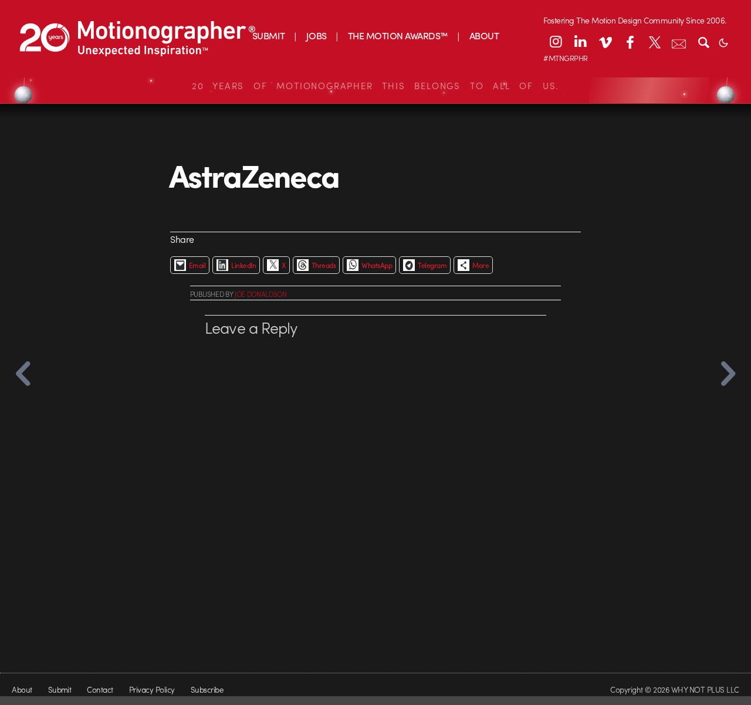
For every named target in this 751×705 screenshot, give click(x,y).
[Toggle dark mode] (723, 41)
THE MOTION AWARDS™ (398, 35)
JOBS (316, 35)
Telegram (432, 265)
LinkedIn (243, 265)
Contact (100, 689)
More (480, 265)
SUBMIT (268, 35)
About (22, 689)
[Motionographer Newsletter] (678, 41)
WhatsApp (376, 265)
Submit (60, 689)
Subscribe (207, 689)
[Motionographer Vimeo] (604, 41)
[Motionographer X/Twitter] (654, 41)
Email (197, 265)
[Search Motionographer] (703, 41)
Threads (324, 265)
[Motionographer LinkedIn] (580, 41)
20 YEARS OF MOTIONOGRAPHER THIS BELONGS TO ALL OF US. (375, 85)
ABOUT (484, 35)
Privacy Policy (152, 689)
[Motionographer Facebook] (629, 41)
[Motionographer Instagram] (555, 41)
